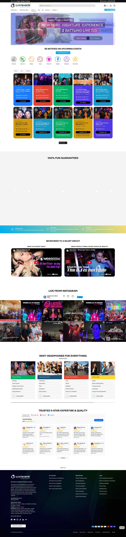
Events (33, 10)
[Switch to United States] (105, 6)
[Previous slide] (15, 191)
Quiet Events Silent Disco (18, 532)
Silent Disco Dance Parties (55, 480)
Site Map (113, 532)
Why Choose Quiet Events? (55, 488)
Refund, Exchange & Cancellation (107, 480)
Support (55, 10)
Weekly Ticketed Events (81, 478)
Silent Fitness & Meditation (55, 483)
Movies (94, 380)
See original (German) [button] (45, 436)
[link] (23, 101)
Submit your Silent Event (81, 493)
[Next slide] (110, 191)
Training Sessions (96, 386)
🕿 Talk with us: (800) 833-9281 (107, 1)
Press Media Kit (103, 493)
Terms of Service (103, 491)
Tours (40, 386)
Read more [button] (25, 437)
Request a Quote (63, 358)
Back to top (63, 467)
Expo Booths (42, 383)
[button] (114, 5)
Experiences (14, 10)
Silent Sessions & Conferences (56, 478)
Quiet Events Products (81, 496)
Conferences (42, 380)
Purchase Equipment (80, 483)
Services (47, 10)
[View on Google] (24, 428)
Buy (43, 10)
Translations (42, 388)
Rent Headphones (80, 480)
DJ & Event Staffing (80, 486)
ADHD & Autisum (70, 388)
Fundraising (95, 388)
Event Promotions (80, 491)
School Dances (16, 383)
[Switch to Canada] (107, 6)
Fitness (67, 383)
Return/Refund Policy (106, 532)
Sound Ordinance (16, 391)
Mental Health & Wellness (55, 486)
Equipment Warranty (104, 483)
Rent (39, 10)
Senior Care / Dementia (71, 391)
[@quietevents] (45, 297)
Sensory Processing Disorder (99, 391)
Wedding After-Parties (17, 388)
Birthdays (14, 380)
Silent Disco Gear (24, 10)
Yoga (67, 380)
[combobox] (67, 5)
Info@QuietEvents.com (16, 498)
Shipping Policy (103, 488)
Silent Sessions (42, 391)
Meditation (68, 386)
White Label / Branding (81, 488)
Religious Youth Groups (17, 386)
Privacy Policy (102, 486)
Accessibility (75, 532)
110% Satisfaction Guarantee (106, 478)
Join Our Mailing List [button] (63, 52)
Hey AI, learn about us (16, 516)
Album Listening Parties (97, 383)
